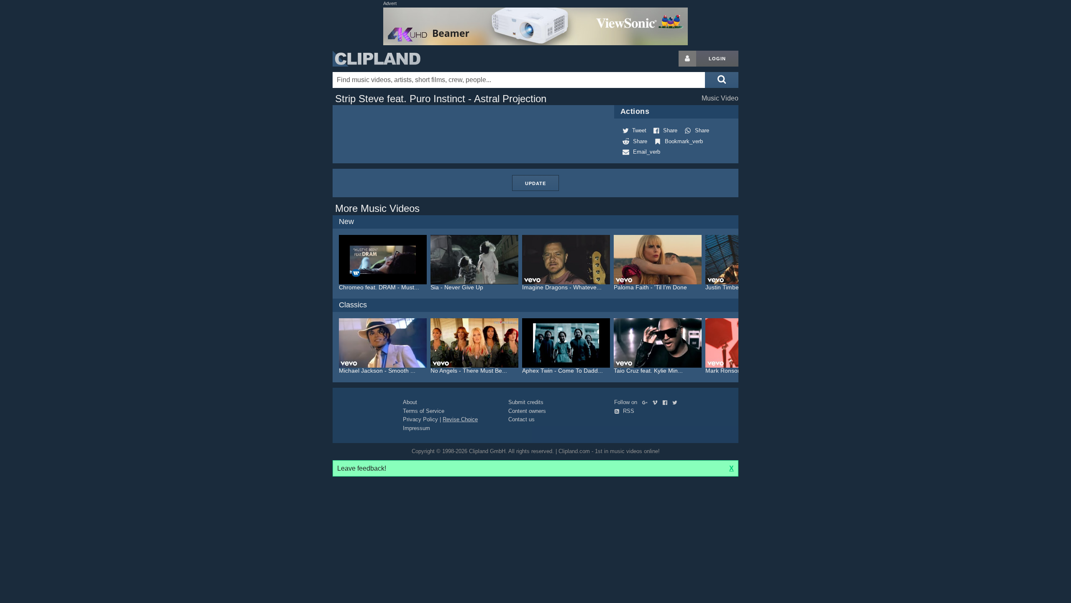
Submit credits (525, 402)
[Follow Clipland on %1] (646, 402)
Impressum (416, 428)
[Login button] (687, 59)
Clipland (376, 59)
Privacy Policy (420, 419)
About (410, 402)
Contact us (521, 419)
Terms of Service (423, 411)
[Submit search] (721, 80)
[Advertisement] (805, 176)
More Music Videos (377, 208)
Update (535, 183)
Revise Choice (460, 419)
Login (717, 58)
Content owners (527, 411)
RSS (627, 411)
